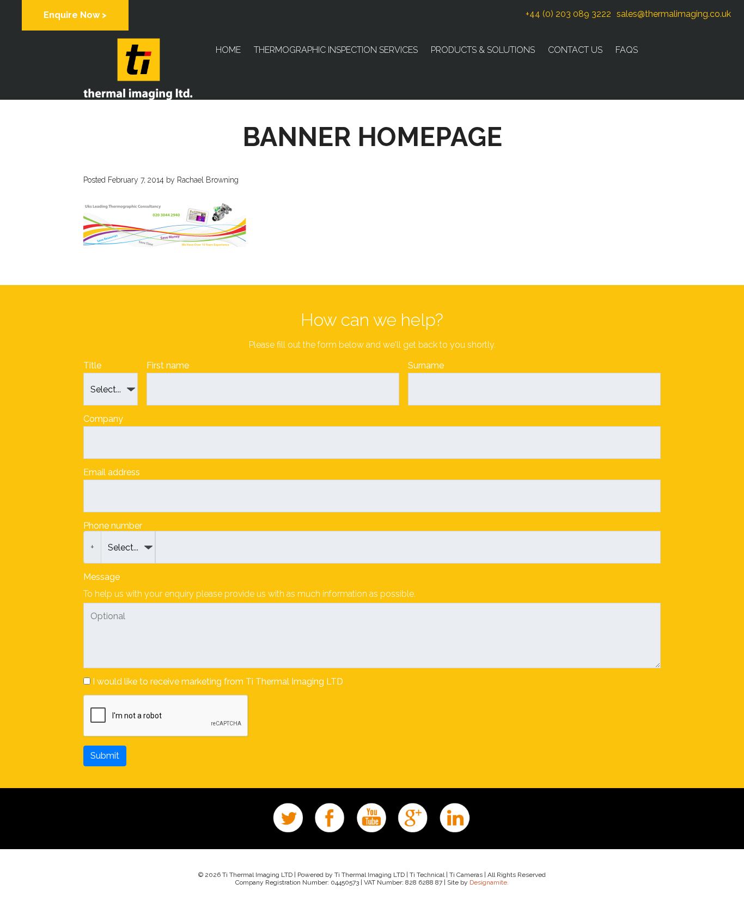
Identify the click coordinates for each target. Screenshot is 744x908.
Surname (426, 365)
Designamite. (489, 882)
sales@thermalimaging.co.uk (674, 14)
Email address (111, 472)
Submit (104, 755)
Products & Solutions (483, 50)
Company (103, 419)
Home (228, 50)
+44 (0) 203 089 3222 (568, 14)
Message (101, 577)
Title (92, 365)
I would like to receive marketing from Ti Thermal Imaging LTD (218, 681)
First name (168, 365)
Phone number (112, 525)
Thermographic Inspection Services (336, 50)
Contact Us (575, 50)
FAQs (626, 50)
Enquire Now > (75, 15)
